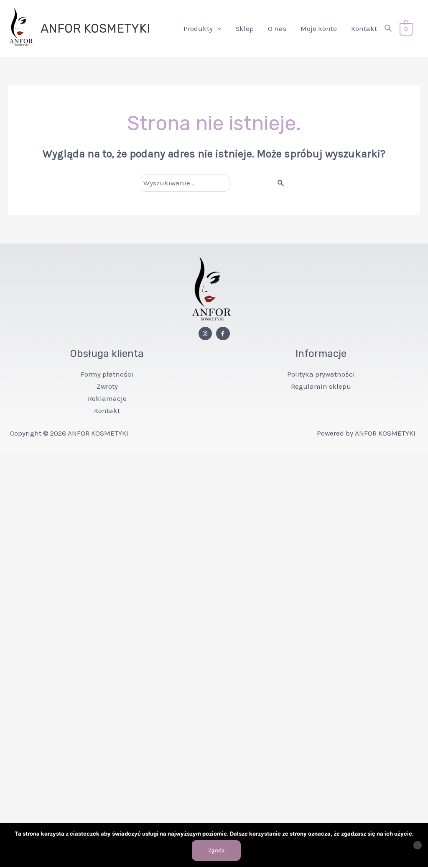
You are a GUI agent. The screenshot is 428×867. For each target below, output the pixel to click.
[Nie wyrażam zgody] (417, 845)
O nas (277, 28)
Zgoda (216, 850)
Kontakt (364, 28)
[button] (388, 28)
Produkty (198, 28)
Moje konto (319, 28)
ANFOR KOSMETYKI (95, 28)
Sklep (244, 28)
